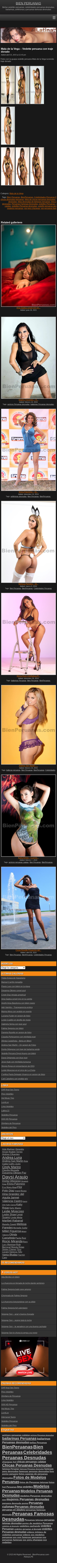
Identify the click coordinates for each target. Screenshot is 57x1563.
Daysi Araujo (15, 1177)
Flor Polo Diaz (12, 1188)
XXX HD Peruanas (9, 1119)
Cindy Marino (11, 1167)
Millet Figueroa (11, 1231)
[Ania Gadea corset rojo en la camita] (28, 266)
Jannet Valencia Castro (12, 1199)
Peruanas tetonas (34, 1520)
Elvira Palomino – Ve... (28, 492)
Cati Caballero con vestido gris (14, 1079)
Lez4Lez (5, 1102)
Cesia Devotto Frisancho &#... (28, 950)
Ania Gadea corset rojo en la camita (16, 999)
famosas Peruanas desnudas (32, 1469)
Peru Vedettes (7, 1094)
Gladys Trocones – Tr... (28, 400)
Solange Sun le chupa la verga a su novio (19, 1333)
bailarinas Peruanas (18, 680)
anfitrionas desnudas (19, 496)
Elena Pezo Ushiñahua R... (28, 676)
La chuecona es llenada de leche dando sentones (22, 1283)
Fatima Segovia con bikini (12, 1028)
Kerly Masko (15, 1208)
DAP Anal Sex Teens (10, 1090)
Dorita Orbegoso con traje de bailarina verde (20, 1049)
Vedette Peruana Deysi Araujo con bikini (18, 1053)
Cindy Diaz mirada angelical (13, 995)
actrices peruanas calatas (19, 862)
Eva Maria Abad (9, 1187)
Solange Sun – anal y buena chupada (17, 1314)
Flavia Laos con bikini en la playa (15, 986)
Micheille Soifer (20, 1228)
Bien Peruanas (13, 197)
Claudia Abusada (10, 1170)
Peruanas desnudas (29, 1506)
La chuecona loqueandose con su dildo (18, 1302)
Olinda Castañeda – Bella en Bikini (16, 1041)
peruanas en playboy (13, 1510)
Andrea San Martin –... (28, 766)
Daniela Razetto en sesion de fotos (16, 1032)
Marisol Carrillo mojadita (11, 982)
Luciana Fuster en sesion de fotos (15, 1016)
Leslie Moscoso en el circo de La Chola (18, 1070)
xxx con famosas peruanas (27, 1537)
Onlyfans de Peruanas (11, 1123)
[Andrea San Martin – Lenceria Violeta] (28, 725)
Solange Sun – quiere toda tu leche (16, 1320)
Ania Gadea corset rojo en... (28, 308)
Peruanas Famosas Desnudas (25, 204)
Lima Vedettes (7, 1106)
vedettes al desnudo (10, 1526)
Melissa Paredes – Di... (28, 584)
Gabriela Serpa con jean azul (14, 1024)
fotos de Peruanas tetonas (34, 1482)
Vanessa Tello (15, 1252)
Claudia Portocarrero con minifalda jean (18, 1037)
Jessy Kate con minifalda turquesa (16, 1062)
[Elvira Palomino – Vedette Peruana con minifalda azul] (28, 450)
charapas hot (9, 1462)
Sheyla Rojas (17, 1247)
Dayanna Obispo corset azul (13, 991)
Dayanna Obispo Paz (14, 1172)
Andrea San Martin (12, 1161)
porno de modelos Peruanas (37, 1523)
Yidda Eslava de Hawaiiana (13, 978)
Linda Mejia (16, 1217)
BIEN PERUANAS (28, 3)
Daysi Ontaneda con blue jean (14, 1058)
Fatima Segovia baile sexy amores (16, 1289)
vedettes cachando (30, 1526)
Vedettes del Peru (9, 1127)
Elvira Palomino (16, 1184)
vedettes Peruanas (47, 204)
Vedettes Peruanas (9, 1115)
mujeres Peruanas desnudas (27, 1499)
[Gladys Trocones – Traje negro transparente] (28, 358)
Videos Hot (11, 1272)
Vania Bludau (10, 1254)
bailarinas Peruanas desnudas (42, 404)
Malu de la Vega (16, 193)
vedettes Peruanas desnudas (24, 206)
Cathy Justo (15, 1164)
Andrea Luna (12, 1158)
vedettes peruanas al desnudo (27, 1529)
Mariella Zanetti (9, 1224)
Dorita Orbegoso (11, 1181)
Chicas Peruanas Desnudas (27, 1465)
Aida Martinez (8, 1149)
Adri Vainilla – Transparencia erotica (17, 1007)
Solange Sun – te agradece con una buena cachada (23, 1327)
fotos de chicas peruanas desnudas (40, 199)
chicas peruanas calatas (31, 1461)
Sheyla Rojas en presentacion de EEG (18, 1066)
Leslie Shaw (9, 1214)
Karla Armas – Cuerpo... (28, 858)
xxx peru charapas (32, 208)
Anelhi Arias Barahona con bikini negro (18, 1003)
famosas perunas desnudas (34, 1471)
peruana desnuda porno (15, 1503)
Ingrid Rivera (20, 1191)
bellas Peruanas (38, 1442)
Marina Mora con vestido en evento (16, 1011)
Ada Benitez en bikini (10, 1277)
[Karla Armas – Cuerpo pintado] (28, 816)
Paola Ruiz (20, 1238)
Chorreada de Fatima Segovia (14, 1296)
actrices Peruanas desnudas (18, 404)
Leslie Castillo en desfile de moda (16, 1020)
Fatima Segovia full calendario (14, 1308)
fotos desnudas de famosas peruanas (34, 202)
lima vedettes (25, 1486)
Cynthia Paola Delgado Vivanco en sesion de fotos (23, 1074)
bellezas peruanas (13, 770)
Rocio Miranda (12, 1241)
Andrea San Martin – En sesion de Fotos (18, 1045)
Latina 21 (5, 1111)
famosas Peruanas (10, 1469)
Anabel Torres (15, 1151)
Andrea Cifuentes (11, 1154)
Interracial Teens (8, 1417)
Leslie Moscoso (13, 1211)
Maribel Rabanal (12, 1220)
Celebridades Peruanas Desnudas (27, 1455)
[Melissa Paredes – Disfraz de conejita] (28, 542)
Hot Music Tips (7, 1098)
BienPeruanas (27, 197)
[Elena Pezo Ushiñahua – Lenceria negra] (28, 634)
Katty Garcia (11, 1205)
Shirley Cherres (9, 1249)
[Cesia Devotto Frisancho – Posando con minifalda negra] (28, 908)
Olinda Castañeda (9, 1236)
